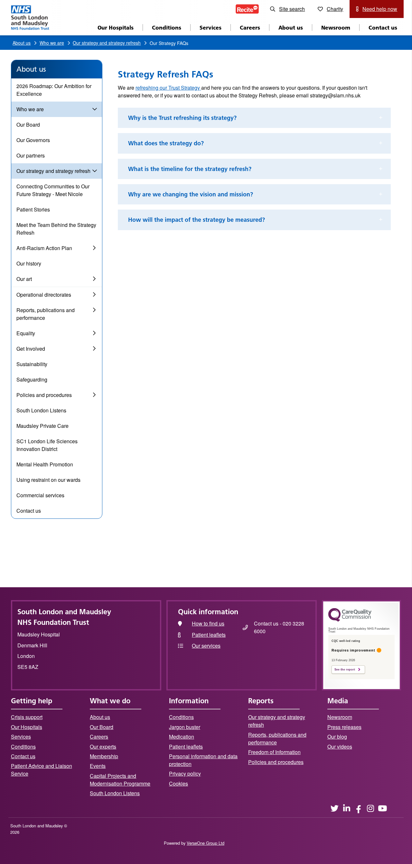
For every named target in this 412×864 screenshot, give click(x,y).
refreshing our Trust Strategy (168, 87)
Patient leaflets (209, 634)
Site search (292, 9)
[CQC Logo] (349, 620)
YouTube (382, 808)
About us (22, 43)
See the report (344, 669)
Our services (206, 645)
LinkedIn (346, 808)
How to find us (208, 623)
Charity (335, 9)
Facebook (358, 808)
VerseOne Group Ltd (205, 843)
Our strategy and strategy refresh (107, 43)
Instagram (370, 808)
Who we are (52, 43)
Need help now (379, 9)
